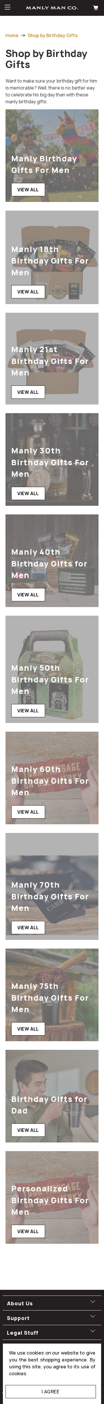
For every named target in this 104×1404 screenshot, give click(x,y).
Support (18, 1318)
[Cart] (96, 8)
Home (11, 35)
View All (28, 189)
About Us (20, 1303)
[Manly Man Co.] (52, 7)
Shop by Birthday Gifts (53, 35)
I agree (50, 1391)
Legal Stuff (22, 1332)
